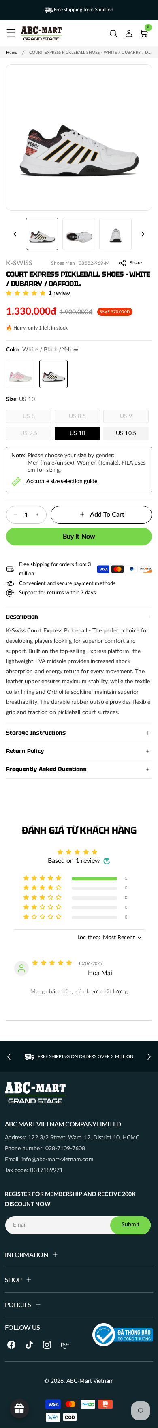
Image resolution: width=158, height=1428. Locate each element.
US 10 (77, 433)
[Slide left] (15, 234)
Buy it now (79, 536)
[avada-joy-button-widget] (19, 1408)
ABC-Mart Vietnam (90, 1381)
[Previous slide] (9, 1057)
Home (11, 53)
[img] (52, 963)
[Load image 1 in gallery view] (42, 234)
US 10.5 (126, 433)
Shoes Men (63, 263)
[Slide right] (143, 234)
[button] (10, 31)
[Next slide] (149, 1057)
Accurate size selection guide (61, 480)
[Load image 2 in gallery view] (78, 234)
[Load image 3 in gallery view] (115, 234)
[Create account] (129, 33)
